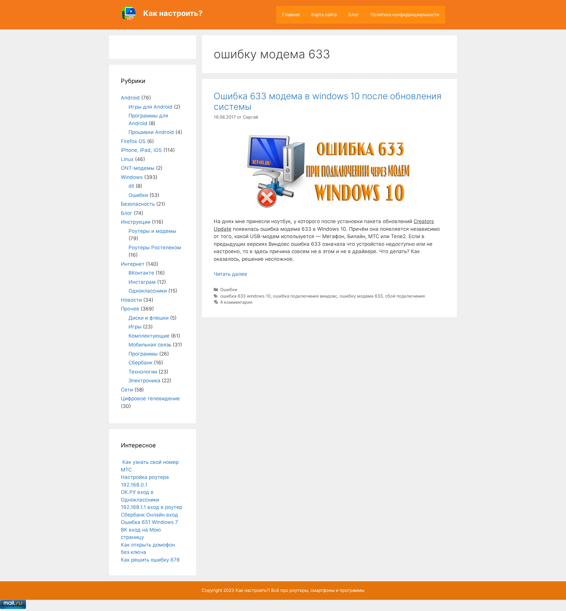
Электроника (144, 380)
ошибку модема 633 (361, 295)
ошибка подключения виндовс (305, 295)
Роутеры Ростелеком (155, 247)
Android (130, 98)
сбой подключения (405, 295)
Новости (131, 300)
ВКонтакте (141, 273)
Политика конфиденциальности (405, 14)
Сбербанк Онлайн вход (149, 515)
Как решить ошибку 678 (150, 560)
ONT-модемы (137, 168)
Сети (127, 390)
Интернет (132, 264)
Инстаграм (142, 282)
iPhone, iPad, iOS (141, 150)
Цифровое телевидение (150, 398)
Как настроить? (173, 13)
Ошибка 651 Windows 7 (149, 522)
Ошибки (228, 289)
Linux (127, 159)
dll (131, 186)
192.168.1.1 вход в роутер (151, 507)
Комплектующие (149, 336)
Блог (353, 14)
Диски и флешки (149, 318)
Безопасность (138, 204)
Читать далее (230, 274)
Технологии (143, 372)
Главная (291, 14)
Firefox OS (133, 141)
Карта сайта (324, 14)
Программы (143, 354)
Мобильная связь (150, 345)
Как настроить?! (253, 590)
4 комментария (236, 302)
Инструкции (135, 222)
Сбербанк (140, 363)
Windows (132, 177)
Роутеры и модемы (152, 231)
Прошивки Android (151, 132)
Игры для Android (150, 107)
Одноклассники (148, 291)
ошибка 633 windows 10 (245, 295)
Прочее (130, 309)
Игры (135, 327)
